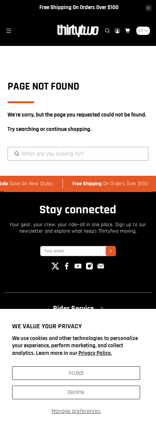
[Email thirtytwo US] (101, 268)
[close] (148, 8)
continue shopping (68, 129)
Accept (76, 372)
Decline (76, 392)
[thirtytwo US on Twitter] (55, 268)
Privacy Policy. (95, 353)
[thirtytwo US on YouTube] (78, 268)
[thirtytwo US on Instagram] (89, 268)
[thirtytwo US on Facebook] (66, 268)
